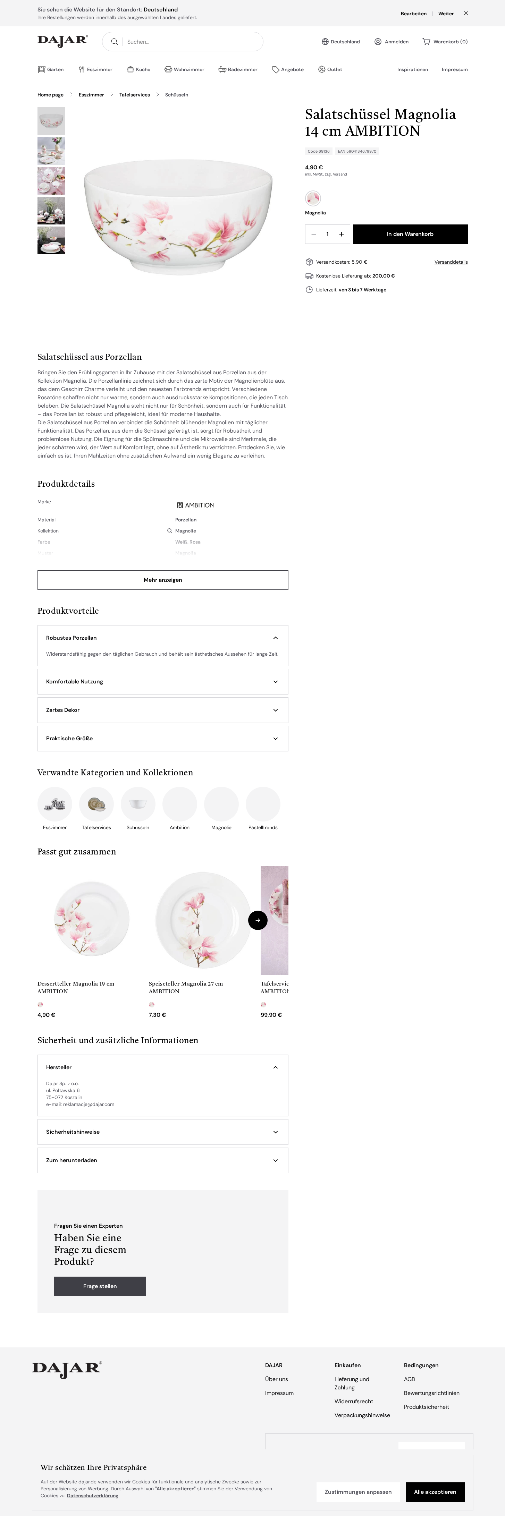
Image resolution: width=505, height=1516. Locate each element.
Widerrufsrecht (354, 1401)
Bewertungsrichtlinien (432, 1393)
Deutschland (345, 42)
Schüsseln (176, 95)
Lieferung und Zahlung (352, 1383)
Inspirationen (412, 69)
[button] (163, 638)
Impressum (455, 69)
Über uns (276, 1379)
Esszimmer (91, 95)
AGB (409, 1379)
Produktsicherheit (426, 1407)
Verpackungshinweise (362, 1415)
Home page (50, 95)
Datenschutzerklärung (92, 1495)
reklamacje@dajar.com (88, 1104)
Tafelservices (134, 95)
